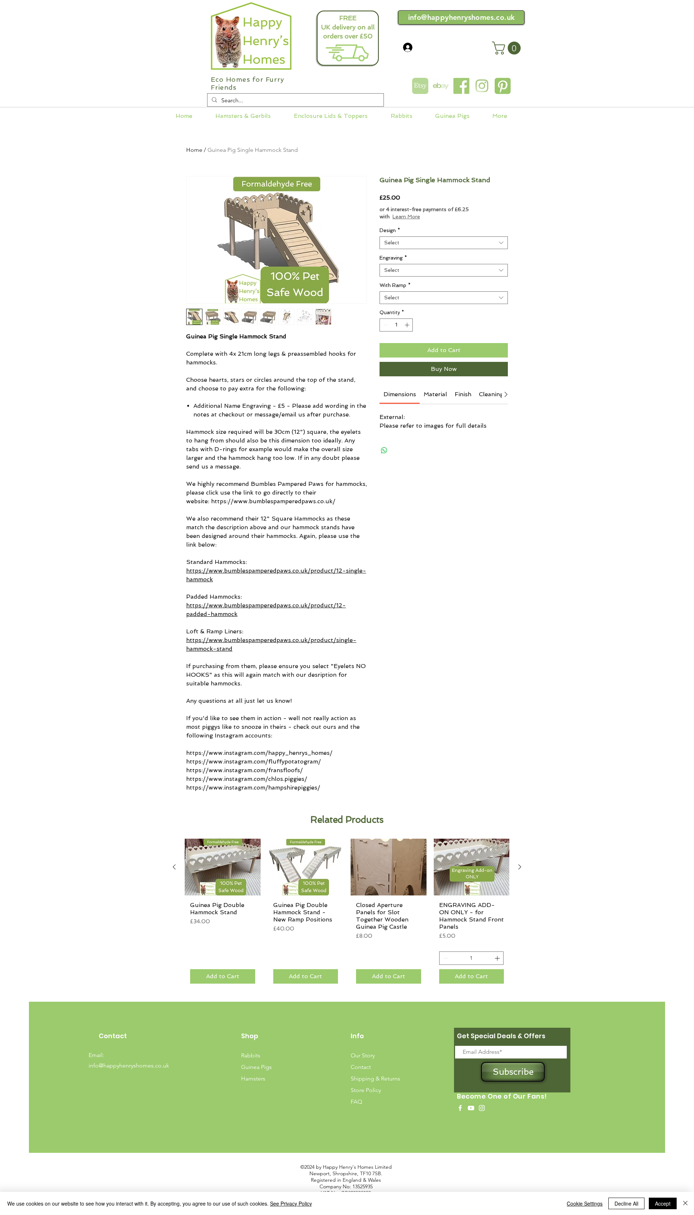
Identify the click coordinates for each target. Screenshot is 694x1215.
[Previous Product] (174, 867)
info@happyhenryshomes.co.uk (461, 17)
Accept (663, 1203)
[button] (508, 48)
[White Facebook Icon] (460, 1108)
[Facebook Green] (461, 86)
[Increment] (407, 325)
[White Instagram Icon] (482, 1108)
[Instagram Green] (482, 86)
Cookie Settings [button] (585, 1203)
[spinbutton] (396, 325)
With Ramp (395, 285)
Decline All (626, 1203)
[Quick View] (223, 867)
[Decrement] (385, 325)
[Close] (685, 1203)
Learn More (406, 216)
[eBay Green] (441, 86)
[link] (400, 394)
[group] (347, 913)
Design (390, 230)
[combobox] (444, 242)
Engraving (393, 258)
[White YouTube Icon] (471, 1108)
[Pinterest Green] (502, 86)
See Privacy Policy (291, 1203)
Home (194, 149)
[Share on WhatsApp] (384, 450)
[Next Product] (519, 867)
